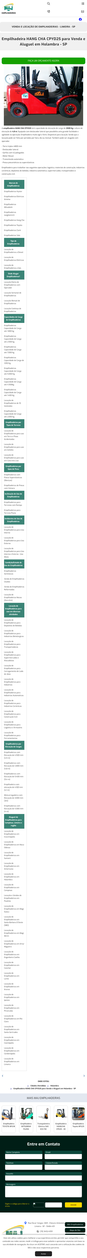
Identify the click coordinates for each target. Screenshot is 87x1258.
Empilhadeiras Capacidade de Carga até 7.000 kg (12, 350)
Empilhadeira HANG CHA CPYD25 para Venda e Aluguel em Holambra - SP (43, 41)
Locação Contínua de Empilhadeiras (12, 310)
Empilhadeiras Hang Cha (14, 220)
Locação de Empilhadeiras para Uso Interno (14, 530)
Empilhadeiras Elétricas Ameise (14, 197)
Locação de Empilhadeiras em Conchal (11, 965)
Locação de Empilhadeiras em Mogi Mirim (14, 933)
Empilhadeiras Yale (12, 235)
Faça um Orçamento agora (43, 60)
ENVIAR (73, 1205)
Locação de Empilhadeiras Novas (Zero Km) (13, 597)
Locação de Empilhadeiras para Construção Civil (12, 714)
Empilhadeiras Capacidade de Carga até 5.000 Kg (12, 371)
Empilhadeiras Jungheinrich (10, 213)
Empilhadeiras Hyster (13, 191)
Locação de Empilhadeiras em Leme (11, 976)
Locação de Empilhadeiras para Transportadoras (12, 644)
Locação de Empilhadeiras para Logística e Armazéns (13, 725)
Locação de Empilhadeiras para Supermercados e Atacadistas (12, 656)
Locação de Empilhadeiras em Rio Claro (13, 1019)
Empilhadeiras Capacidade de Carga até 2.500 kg (12, 339)
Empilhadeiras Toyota (13, 225)
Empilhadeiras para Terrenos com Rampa (13, 503)
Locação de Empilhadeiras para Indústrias (12, 682)
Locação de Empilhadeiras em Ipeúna (11, 997)
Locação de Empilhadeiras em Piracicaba (11, 1008)
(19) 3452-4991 (46, 1231)
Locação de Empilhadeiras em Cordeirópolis (11, 1051)
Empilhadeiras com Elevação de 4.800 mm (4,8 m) (13, 766)
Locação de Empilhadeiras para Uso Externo (14, 541)
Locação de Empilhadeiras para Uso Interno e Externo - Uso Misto (14, 552)
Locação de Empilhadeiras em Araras (11, 987)
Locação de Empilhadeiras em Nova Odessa (14, 845)
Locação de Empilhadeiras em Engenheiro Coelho (12, 955)
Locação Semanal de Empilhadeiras (12, 294)
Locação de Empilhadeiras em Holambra (11, 877)
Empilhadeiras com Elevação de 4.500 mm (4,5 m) (13, 755)
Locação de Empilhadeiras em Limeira (11, 1062)
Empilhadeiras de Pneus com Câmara (14, 486)
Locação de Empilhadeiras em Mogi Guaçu (14, 909)
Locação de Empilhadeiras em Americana (11, 866)
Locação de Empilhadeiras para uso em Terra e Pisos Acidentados (14, 435)
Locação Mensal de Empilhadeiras (12, 302)
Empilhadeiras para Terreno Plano (12, 511)
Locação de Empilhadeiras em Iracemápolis (11, 834)
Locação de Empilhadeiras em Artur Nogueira (14, 944)
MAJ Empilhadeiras (75, 1224)
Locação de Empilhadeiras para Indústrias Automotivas (14, 693)
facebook (80, 19)
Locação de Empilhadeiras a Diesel (13, 250)
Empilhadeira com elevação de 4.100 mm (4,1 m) (13, 787)
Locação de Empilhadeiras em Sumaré (11, 855)
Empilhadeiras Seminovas (10, 572)
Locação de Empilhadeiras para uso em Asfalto (14, 447)
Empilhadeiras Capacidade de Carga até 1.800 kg (12, 328)
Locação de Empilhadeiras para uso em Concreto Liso (14, 458)
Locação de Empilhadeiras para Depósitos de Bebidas (13, 623)
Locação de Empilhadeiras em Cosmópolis (11, 1040)
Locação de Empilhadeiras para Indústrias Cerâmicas (13, 703)
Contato (83, 11)
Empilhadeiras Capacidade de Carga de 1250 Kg (14, 360)
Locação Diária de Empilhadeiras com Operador (12, 285)
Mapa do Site (75, 1230)
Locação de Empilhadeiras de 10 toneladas (12, 403)
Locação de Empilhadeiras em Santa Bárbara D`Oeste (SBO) (13, 921)
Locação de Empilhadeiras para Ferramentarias (12, 735)
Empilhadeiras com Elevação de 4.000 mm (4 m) (13, 809)
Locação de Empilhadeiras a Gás (12, 266)
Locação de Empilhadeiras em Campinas (11, 887)
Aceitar (43, 1254)
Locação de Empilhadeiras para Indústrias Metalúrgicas (14, 634)
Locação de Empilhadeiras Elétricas (14, 258)
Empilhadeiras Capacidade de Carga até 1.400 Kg (12, 392)
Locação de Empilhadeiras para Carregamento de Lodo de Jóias (13, 669)
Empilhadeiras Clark (12, 230)
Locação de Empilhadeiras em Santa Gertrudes (11, 1029)
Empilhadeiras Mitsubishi (10, 205)
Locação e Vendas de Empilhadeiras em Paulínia (13, 898)
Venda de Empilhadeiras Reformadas (14, 588)
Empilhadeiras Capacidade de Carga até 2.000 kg (12, 414)
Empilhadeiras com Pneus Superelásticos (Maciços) (13, 478)
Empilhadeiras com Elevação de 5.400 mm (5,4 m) (13, 777)
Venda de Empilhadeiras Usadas (14, 580)
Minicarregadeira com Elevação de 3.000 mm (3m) (13, 798)
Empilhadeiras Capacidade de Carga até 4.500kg (12, 382)
